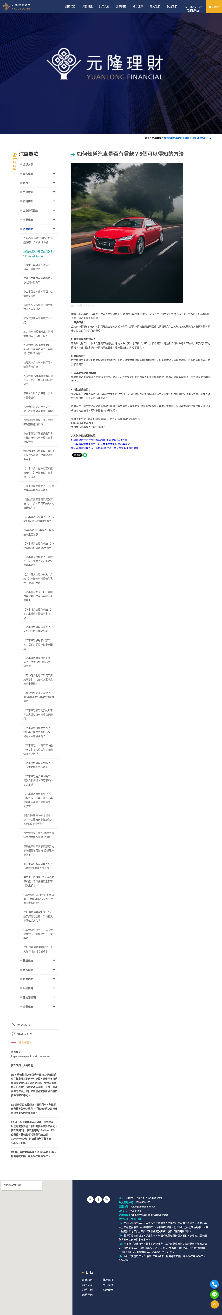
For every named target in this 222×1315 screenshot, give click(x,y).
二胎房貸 (28, 192)
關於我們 (155, 6)
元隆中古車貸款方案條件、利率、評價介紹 (38, 266)
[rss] (106, 1199)
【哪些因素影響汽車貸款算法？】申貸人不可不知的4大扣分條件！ (38, 503)
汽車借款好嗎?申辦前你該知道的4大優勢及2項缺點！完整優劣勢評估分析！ (38, 898)
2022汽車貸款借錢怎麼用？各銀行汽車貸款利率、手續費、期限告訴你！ (38, 349)
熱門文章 (104, 6)
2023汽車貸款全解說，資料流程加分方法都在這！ (38, 333)
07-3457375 (193, 9)
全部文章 (28, 164)
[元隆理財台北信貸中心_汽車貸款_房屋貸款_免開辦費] (111, 66)
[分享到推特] (90, 1199)
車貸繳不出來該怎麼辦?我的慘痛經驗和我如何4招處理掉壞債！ (38, 850)
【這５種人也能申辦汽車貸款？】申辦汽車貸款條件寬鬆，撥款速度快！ (38, 578)
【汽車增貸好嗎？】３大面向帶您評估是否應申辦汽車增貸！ (38, 596)
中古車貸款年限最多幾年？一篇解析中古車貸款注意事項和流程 (38, 437)
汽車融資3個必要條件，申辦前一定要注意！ (38, 532)
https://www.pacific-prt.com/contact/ (31, 1056)
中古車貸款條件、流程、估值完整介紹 (38, 293)
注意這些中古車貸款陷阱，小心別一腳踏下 (38, 280)
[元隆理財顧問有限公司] (22, 6)
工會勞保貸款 (30, 210)
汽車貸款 (156, 138)
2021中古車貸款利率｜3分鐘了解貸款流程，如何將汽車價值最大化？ (38, 916)
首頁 (147, 138)
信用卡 (26, 182)
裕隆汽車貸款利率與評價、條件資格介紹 (38, 364)
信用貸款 (28, 201)
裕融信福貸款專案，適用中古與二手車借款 (38, 307)
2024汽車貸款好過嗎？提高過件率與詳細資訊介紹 (38, 240)
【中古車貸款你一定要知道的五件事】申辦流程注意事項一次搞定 (38, 472)
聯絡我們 (172, 6)
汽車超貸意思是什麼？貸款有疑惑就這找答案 (38, 422)
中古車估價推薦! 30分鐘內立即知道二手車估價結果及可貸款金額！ (38, 881)
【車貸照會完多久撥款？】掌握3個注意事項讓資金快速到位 (38, 697)
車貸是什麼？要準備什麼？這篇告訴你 (38, 395)
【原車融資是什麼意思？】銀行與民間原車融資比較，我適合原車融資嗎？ (38, 732)
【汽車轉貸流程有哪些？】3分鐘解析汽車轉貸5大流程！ (38, 545)
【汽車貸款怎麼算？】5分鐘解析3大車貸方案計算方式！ (38, 518)
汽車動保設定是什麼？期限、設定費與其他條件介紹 (38, 408)
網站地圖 (124, 1260)
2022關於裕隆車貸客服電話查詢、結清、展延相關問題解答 (38, 380)
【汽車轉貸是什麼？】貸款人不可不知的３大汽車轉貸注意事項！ (38, 561)
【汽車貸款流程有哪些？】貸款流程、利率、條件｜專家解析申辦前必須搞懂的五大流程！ (38, 800)
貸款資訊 (87, 6)
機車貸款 (28, 979)
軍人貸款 (28, 173)
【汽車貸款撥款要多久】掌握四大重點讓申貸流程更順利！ (38, 714)
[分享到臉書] (98, 1199)
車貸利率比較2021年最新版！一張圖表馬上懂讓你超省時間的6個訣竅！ (38, 819)
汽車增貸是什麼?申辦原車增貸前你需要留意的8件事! (99, 439)
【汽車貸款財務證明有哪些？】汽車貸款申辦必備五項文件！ (38, 662)
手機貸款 (28, 219)
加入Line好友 (24, 1034)
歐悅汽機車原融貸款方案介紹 (38, 320)
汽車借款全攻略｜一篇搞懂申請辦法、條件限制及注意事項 (38, 933)
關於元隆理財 (30, 997)
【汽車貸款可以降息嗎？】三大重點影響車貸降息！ (38, 765)
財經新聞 (28, 988)
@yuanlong (135, 1210)
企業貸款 (28, 1006)
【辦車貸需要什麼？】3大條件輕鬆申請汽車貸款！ (38, 488)
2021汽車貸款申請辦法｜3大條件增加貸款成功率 (37, 949)
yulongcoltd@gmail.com (143, 1206)
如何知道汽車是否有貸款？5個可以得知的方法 (187, 138)
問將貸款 (28, 969)
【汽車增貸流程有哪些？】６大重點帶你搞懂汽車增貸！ (101, 443)
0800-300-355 (143, 1202)
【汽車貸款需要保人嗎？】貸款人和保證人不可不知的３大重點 (38, 780)
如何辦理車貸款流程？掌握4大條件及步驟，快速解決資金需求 (104, 448)
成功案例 (138, 6)
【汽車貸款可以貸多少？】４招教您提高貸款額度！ (38, 629)
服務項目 (70, 6)
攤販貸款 (28, 960)
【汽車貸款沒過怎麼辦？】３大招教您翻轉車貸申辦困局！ (38, 644)
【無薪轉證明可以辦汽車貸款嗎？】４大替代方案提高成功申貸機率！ (38, 679)
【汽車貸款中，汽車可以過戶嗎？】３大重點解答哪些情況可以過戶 (38, 749)
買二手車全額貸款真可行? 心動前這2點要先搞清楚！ (37, 865)
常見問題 (121, 6)
